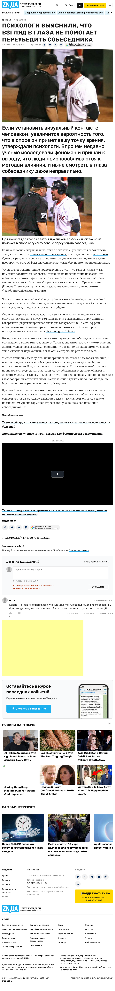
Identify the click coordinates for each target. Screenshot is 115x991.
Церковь (61, 938)
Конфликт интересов (40, 934)
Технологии (63, 929)
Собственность (92, 942)
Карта (5, 897)
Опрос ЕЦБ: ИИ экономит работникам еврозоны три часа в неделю (22, 848)
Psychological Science (60, 331)
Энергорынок (8, 938)
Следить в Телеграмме (31, 708)
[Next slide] (111, 12)
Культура (62, 942)
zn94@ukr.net (62, 887)
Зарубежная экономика (41, 929)
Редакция (7, 880)
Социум (89, 925)
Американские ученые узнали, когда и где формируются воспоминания (52, 433)
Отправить (98, 587)
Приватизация (9, 942)
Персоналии (36, 945)
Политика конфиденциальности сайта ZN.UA (92, 978)
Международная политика (14, 929)
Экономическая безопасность (37, 939)
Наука (60, 925)
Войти (72, 5)
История (89, 929)
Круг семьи (90, 934)
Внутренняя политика (12, 925)
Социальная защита (39, 925)
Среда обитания (65, 934)
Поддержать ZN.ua (95, 5)
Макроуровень (9, 934)
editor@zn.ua (33, 894)
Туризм (88, 938)
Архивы (5, 876)
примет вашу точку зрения (48, 254)
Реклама (6, 884)
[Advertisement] (42, 648)
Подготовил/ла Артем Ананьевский (26, 537)
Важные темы (11, 13)
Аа (80, 5)
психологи (100, 254)
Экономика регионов (12, 947)
